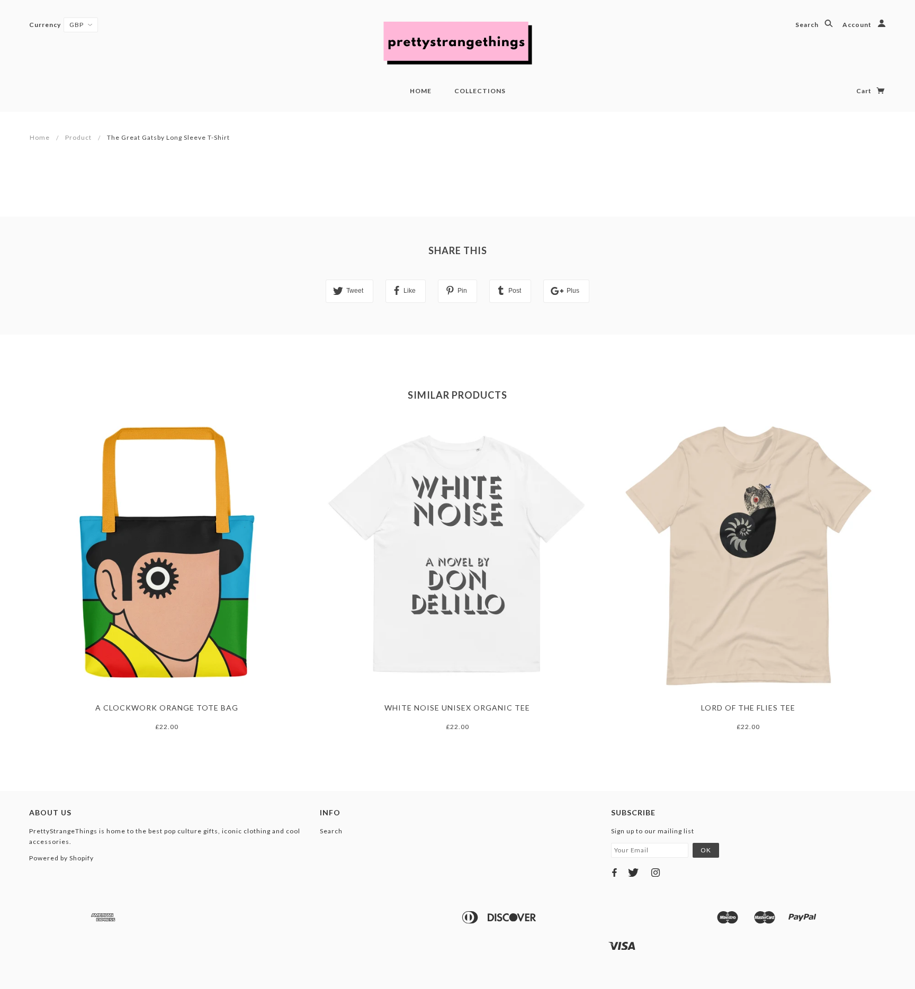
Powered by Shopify (61, 858)
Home (421, 91)
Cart (864, 91)
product (78, 137)
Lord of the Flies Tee (748, 707)
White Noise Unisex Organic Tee (457, 707)
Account (857, 25)
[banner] (457, 42)
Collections (480, 91)
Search (807, 25)
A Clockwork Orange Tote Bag (166, 707)
